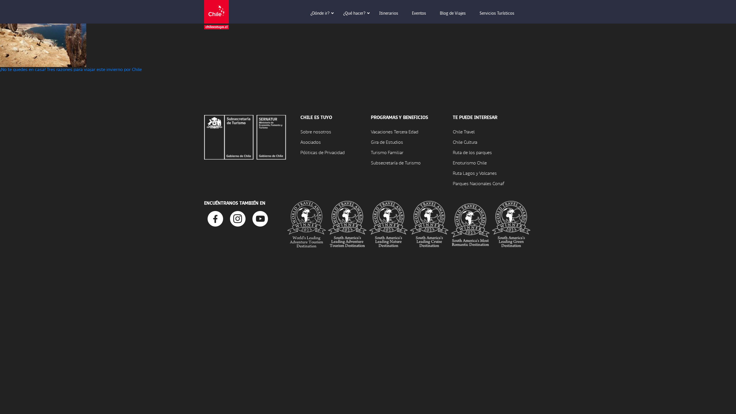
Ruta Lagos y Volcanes (475, 173)
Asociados (310, 142)
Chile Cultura (465, 142)
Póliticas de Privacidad (322, 152)
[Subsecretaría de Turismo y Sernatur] (245, 136)
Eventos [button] (419, 13)
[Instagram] (238, 218)
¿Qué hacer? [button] (354, 13)
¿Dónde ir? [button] (319, 13)
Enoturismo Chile (470, 163)
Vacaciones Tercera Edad (394, 132)
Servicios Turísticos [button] (497, 13)
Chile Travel (464, 132)
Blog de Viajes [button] (453, 13)
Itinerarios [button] (388, 13)
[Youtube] (260, 218)
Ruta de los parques (472, 152)
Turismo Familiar (387, 152)
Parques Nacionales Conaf (478, 183)
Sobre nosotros (315, 132)
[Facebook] (215, 218)
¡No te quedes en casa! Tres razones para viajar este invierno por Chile (71, 69)
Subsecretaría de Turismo (396, 163)
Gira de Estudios (387, 142)
